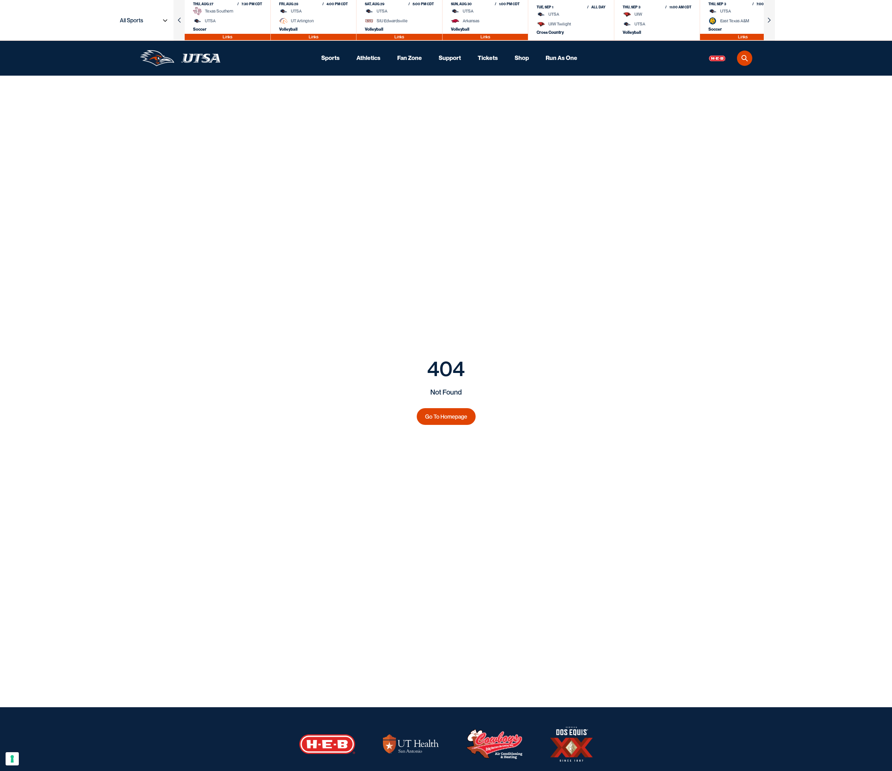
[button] (179, 20)
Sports (330, 57)
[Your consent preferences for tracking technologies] (12, 758)
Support (450, 57)
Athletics (368, 57)
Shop (522, 57)
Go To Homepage (446, 416)
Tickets (488, 57)
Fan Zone (409, 57)
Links (227, 36)
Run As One (561, 57)
